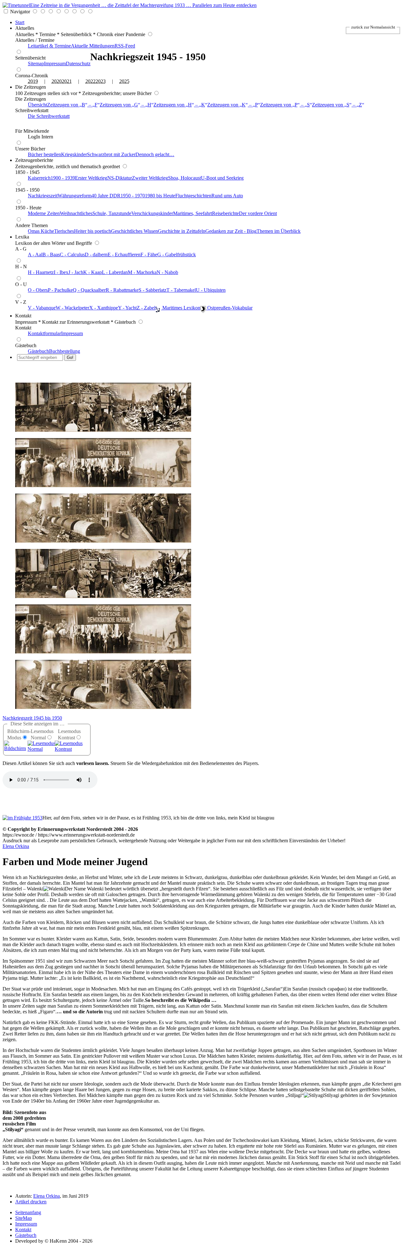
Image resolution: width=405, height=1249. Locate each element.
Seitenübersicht (30, 58)
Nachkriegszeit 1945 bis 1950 (32, 718)
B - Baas (51, 254)
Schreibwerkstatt (31, 110)
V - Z (20, 302)
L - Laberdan (115, 272)
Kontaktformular (44, 333)
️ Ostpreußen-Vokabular (229, 307)
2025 (124, 81)
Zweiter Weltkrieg (150, 178)
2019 (33, 81)
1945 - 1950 (27, 190)
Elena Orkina (16, 846)
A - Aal (35, 254)
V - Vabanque (42, 307)
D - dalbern (96, 254)
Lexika (22, 236)
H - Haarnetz (41, 272)
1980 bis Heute (160, 195)
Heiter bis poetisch (92, 231)
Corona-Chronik (31, 75)
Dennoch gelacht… (154, 154)
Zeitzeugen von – (72, 104)
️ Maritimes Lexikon (180, 307)
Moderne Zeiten (44, 213)
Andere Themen (31, 225)
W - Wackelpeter (72, 307)
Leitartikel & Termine (49, 45)
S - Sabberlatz (152, 290)
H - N (21, 266)
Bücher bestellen (44, 154)
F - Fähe (148, 254)
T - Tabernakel (181, 290)
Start (19, 22)
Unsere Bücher (30, 148)
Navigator (20, 11)
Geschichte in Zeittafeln (181, 231)
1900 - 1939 (63, 178)
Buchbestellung (64, 351)
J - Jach (75, 272)
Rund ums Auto (227, 195)
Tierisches (64, 231)
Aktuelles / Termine (34, 40)
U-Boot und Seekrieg (222, 178)
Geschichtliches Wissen (134, 231)
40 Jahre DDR (106, 195)
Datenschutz (78, 63)
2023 (101, 81)
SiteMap (23, 1218)
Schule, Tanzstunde (111, 213)
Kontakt (23, 315)
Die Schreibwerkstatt (49, 116)
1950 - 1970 (133, 195)
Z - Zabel (146, 307)
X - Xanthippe (103, 307)
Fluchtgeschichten (193, 195)
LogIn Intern (40, 136)
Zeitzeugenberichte (34, 160)
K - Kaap (92, 272)
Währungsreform (74, 195)
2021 (67, 81)
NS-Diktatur (119, 178)
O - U (21, 284)
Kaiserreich (39, 178)
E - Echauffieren (124, 254)
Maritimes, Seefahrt (192, 213)
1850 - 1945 (27, 172)
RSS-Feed (125, 45)
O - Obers (38, 290)
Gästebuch (25, 345)
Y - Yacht (127, 307)
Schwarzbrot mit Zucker (111, 154)
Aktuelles (24, 28)
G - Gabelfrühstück (176, 254)
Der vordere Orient (258, 213)
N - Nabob (167, 272)
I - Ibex (61, 272)
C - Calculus (72, 254)
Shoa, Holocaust (184, 178)
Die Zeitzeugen (30, 87)
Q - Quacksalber (89, 290)
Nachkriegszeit (43, 195)
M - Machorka (142, 272)
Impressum (55, 63)
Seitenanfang (28, 1212)
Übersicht (37, 104)
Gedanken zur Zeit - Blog (231, 231)
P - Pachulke (60, 290)
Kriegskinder (74, 154)
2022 (90, 81)
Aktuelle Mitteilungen (93, 45)
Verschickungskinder (152, 213)
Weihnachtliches (76, 213)
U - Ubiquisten (211, 290)
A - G (21, 249)
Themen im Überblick (279, 231)
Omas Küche (41, 231)
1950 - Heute (28, 207)
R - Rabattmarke (122, 290)
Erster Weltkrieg (91, 178)
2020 (57, 81)
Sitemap (36, 63)
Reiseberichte (225, 213)
